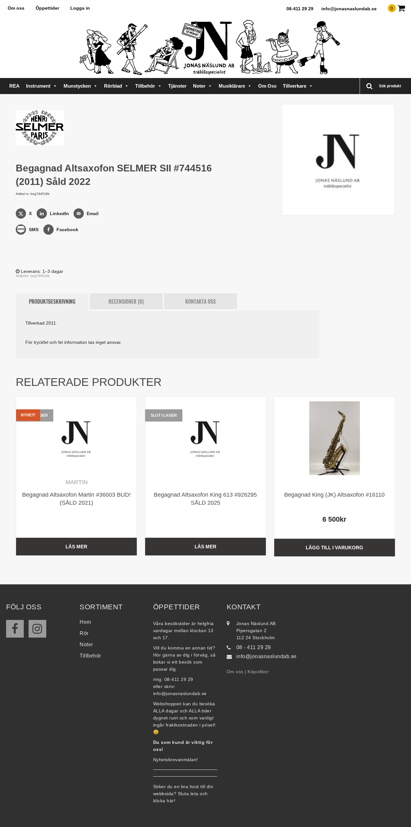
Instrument (38, 86)
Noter (199, 86)
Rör (84, 633)
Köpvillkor (258, 671)
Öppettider (47, 8)
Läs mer (76, 546)
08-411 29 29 (299, 8)
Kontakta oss (200, 301)
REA (14, 86)
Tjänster (177, 86)
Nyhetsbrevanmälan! (175, 759)
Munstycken (77, 86)
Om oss (16, 8)
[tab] (52, 301)
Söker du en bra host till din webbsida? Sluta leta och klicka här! (183, 793)
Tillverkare (294, 86)
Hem (85, 622)
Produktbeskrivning (52, 301)
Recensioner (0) (126, 301)
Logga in (80, 8)
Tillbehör (145, 86)
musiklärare (232, 86)
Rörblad (113, 86)
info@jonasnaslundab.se (349, 8)
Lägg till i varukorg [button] (334, 547)
